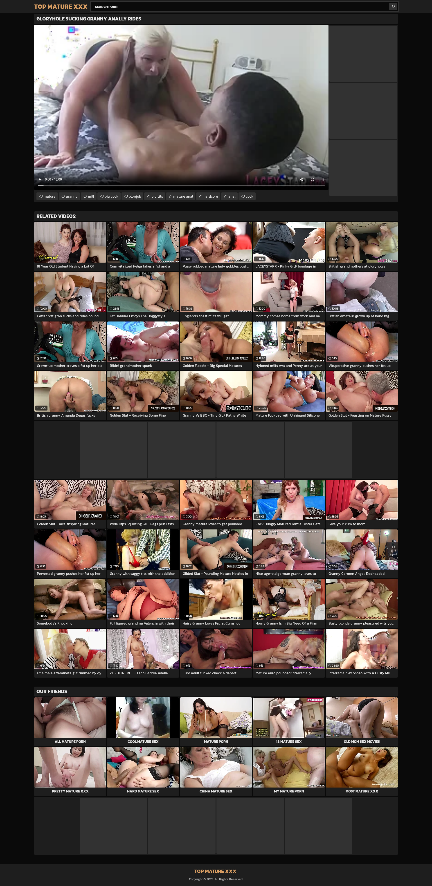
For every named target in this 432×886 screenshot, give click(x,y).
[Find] (393, 6)
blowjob (135, 196)
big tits (157, 196)
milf (91, 196)
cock (249, 196)
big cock (111, 196)
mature (50, 196)
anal (231, 196)
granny (72, 196)
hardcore (210, 196)
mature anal (183, 196)
